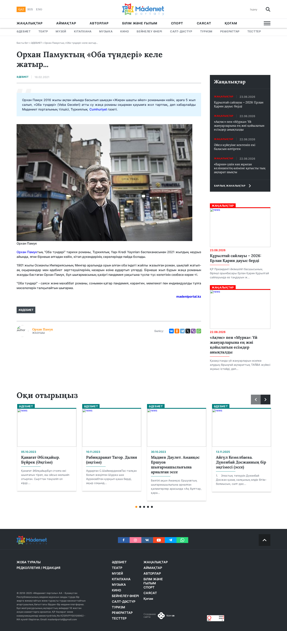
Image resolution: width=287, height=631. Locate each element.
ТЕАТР (43, 31)
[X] (187, 331)
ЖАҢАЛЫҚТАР (30, 23)
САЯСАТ (204, 23)
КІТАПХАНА (82, 31)
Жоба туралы (29, 562)
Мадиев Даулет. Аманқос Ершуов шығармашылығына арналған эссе (175, 464)
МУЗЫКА (105, 31)
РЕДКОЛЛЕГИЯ (28, 568)
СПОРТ (177, 23)
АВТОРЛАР (99, 23)
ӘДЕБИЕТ (24, 31)
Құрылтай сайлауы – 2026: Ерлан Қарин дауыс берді (238, 104)
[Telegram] (182, 331)
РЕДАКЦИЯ (51, 568)
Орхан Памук (27, 252)
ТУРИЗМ (206, 31)
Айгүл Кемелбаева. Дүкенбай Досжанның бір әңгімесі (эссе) (241, 462)
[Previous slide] (256, 399)
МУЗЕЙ (61, 31)
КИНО (124, 31)
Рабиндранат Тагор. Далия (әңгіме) (111, 460)
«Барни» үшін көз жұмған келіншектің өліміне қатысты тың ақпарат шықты (239, 168)
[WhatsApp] (198, 331)
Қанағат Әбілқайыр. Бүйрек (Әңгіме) (40, 460)
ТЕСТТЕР (254, 31)
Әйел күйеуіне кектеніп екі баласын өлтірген (234, 147)
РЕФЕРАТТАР (230, 31)
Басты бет (23, 42)
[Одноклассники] (177, 331)
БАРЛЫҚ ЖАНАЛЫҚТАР (229, 185)
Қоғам (231, 23)
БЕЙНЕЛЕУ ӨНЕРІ (149, 31)
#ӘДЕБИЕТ (26, 309)
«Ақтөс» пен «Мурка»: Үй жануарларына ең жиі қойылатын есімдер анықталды (239, 125)
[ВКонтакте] (171, 331)
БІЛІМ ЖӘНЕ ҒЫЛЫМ (139, 23)
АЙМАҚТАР (66, 23)
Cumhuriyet (98, 109)
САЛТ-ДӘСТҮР (181, 31)
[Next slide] (265, 399)
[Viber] (193, 331)
